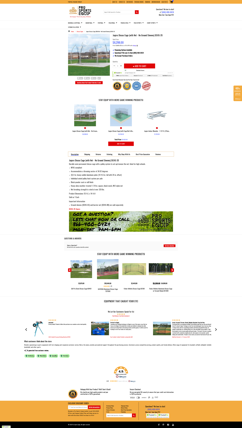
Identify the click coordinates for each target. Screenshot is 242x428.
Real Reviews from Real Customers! (121, 316)
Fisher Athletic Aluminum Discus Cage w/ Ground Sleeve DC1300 (160, 289)
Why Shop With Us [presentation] (124, 154)
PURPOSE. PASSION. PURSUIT (75, 2)
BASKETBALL (89, 23)
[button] (26, 329)
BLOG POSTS (165, 2)
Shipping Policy (124, 406)
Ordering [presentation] (109, 154)
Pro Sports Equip (76, 425)
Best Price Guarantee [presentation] (143, 154)
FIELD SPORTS (138, 23)
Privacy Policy (109, 408)
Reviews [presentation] (158, 154)
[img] (121, 314)
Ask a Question (170, 246)
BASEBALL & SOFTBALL (74, 23)
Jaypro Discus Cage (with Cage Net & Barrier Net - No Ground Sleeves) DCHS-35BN (121, 131)
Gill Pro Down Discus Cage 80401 (81, 288)
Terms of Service (110, 410)
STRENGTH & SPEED (73, 27)
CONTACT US (122, 2)
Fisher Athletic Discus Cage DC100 (134, 288)
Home (72, 31)
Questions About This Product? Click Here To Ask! (89, 83)
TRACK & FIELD (125, 23)
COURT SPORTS (151, 23)
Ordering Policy (110, 406)
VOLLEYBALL (112, 23)
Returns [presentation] (98, 154)
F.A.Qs (107, 412)
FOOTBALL (101, 23)
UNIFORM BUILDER (156, 2)
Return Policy (124, 408)
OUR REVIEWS (129, 2)
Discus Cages (80, 31)
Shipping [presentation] (87, 154)
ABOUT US (114, 2)
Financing (123, 412)
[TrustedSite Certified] (152, 415)
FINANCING (147, 2)
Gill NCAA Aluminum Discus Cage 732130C (108, 290)
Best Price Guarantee (126, 410)
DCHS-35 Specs (74, 209)
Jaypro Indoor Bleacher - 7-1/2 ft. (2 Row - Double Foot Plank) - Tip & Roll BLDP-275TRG (157, 131)
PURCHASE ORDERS (138, 2)
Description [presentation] (75, 154)
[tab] (74, 154)
